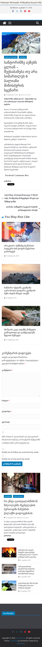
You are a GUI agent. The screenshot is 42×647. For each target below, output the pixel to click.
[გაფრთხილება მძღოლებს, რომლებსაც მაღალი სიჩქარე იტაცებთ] (9, 587)
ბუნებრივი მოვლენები (11, 57)
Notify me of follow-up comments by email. (20, 452)
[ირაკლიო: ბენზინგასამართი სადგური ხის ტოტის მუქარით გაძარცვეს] (21, 223)
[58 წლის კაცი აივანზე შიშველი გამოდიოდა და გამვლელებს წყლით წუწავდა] (21, 307)
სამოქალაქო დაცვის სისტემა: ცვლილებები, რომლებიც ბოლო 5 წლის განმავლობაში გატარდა (28, 553)
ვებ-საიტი (6, 422)
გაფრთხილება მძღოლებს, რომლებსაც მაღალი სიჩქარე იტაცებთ (28, 585)
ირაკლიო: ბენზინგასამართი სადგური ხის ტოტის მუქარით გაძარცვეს (19, 248)
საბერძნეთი (23, 57)
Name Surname (26, 95)
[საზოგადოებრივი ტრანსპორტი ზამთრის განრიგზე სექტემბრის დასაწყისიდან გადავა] (9, 571)
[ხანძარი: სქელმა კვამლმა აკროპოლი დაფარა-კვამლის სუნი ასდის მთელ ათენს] (21, 265)
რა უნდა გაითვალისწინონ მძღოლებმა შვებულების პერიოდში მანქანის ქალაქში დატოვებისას (21, 507)
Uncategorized (18, 496)
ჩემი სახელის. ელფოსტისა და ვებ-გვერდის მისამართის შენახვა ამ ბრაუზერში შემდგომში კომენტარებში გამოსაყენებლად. (21, 439)
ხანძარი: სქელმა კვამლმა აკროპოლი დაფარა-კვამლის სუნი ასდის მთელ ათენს (19, 290)
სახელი (6, 400)
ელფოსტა (7, 411)
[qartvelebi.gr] (4, 23)
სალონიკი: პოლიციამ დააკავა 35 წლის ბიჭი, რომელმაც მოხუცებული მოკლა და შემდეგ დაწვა (21, 198)
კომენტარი (7, 370)
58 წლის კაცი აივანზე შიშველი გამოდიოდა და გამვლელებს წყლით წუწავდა (20, 332)
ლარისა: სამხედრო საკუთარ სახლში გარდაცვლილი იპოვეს (22, 208)
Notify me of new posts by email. (16, 459)
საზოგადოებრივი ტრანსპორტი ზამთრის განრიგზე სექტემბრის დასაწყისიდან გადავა (26, 570)
